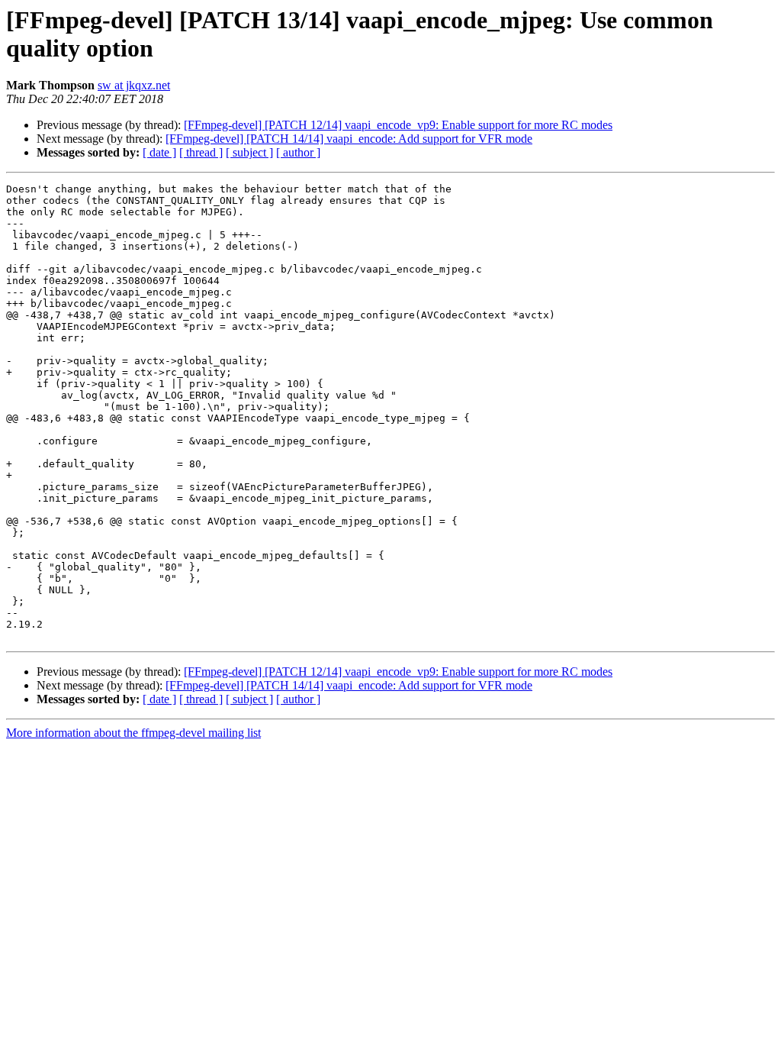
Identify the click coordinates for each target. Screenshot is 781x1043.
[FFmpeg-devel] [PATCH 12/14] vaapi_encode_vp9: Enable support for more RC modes (398, 124)
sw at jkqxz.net (134, 85)
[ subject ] (249, 152)
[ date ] (159, 152)
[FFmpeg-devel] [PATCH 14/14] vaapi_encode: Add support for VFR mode (349, 138)
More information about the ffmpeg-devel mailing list (133, 732)
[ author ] (298, 152)
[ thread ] (201, 152)
